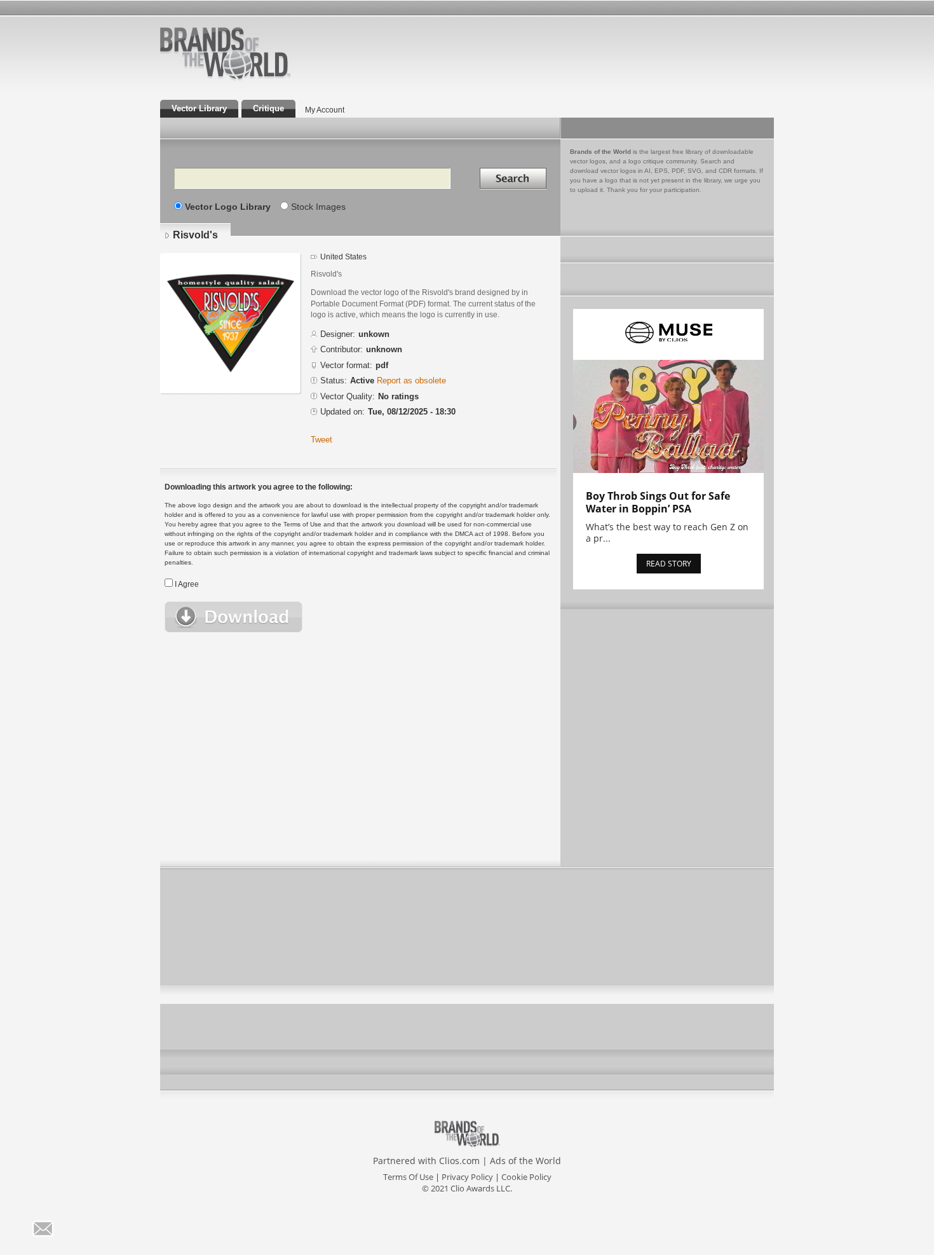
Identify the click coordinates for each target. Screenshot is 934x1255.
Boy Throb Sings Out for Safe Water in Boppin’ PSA (658, 502)
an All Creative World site (266, 79)
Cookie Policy (526, 1177)
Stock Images (318, 207)
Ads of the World (525, 1161)
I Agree (187, 584)
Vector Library (199, 108)
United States (343, 256)
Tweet (321, 439)
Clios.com (459, 1161)
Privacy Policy (467, 1177)
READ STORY (668, 563)
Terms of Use (408, 1177)
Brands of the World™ (225, 53)
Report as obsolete (411, 380)
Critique (268, 108)
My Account (324, 110)
